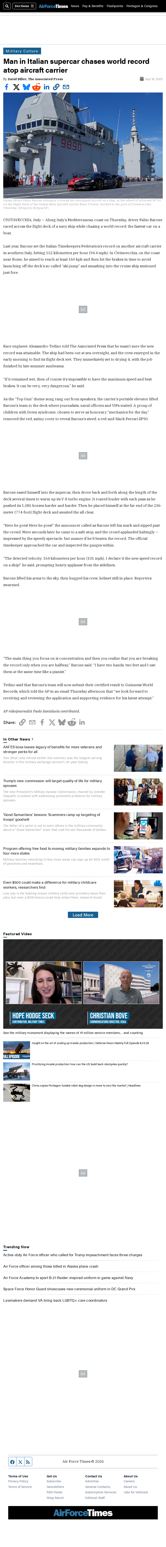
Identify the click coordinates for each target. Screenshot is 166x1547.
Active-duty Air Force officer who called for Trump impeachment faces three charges (72, 1254)
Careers (129, 1481)
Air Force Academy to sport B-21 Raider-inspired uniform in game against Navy (68, 1277)
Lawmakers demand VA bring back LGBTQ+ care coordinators (55, 1300)
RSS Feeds (54, 1492)
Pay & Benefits (92, 6)
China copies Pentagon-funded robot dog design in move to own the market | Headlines (86, 1085)
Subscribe (54, 1481)
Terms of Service (20, 1486)
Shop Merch (55, 1497)
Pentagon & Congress (142, 6)
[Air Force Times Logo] (53, 6)
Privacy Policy (18, 1481)
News (75, 6)
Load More (83, 915)
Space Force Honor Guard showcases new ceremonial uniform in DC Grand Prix (69, 1288)
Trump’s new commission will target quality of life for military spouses (52, 783)
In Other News (16, 739)
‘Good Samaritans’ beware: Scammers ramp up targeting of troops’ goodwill (51, 817)
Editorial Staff (95, 1497)
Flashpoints (115, 6)
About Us (130, 1486)
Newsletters (55, 1486)
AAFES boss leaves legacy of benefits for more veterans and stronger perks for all (52, 749)
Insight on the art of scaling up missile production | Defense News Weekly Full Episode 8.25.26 (90, 1043)
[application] (83, 984)
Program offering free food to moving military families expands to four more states (56, 851)
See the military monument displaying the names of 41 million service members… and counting (73, 1032)
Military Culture (22, 50)
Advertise (92, 1481)
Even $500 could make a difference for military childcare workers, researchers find (49, 884)
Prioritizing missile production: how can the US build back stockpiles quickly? (80, 1064)
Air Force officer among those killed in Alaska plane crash (50, 1266)
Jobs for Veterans (136, 1492)
